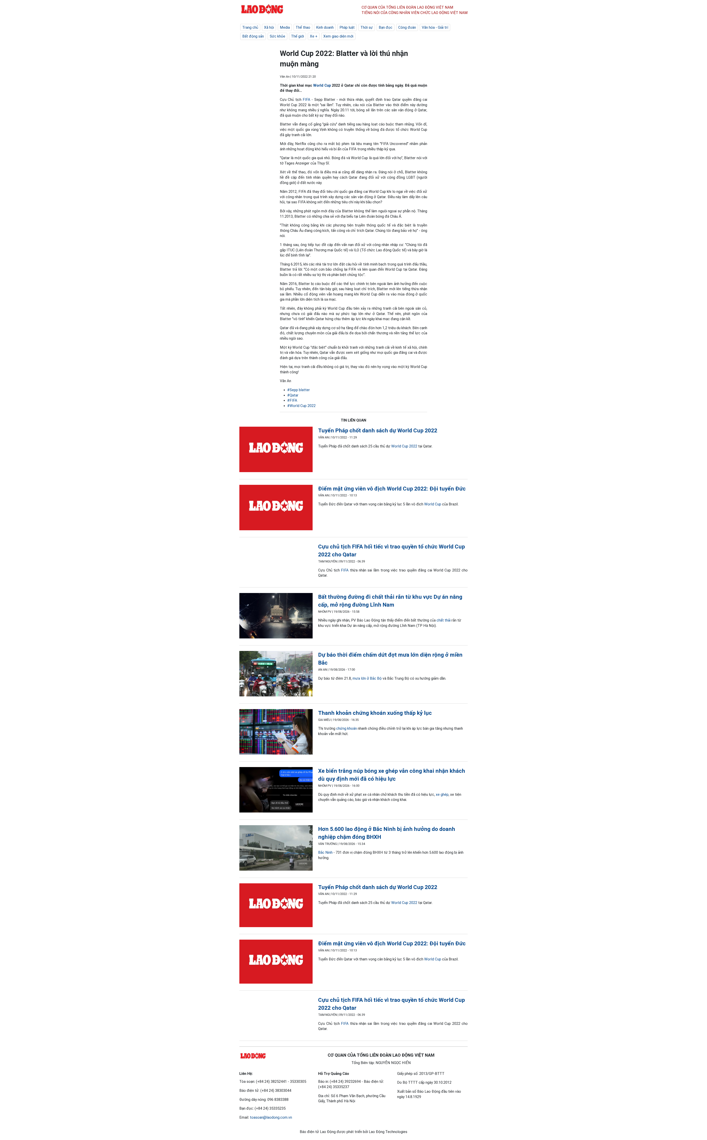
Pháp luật (347, 27)
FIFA (306, 99)
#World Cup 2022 (301, 405)
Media (285, 27)
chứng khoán (346, 728)
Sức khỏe (277, 36)
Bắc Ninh (325, 852)
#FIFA (292, 400)
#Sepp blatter (298, 390)
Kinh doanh (325, 27)
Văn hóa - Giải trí (435, 27)
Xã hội (269, 27)
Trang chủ (250, 27)
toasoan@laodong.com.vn (271, 1117)
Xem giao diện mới (338, 36)
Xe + (313, 36)
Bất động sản (253, 36)
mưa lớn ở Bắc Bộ (367, 678)
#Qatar (292, 395)
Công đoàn (407, 27)
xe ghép (442, 794)
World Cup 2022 (404, 446)
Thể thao (303, 27)
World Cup (322, 85)
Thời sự (366, 27)
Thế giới (297, 36)
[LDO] (276, 450)
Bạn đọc (385, 27)
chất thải (444, 620)
